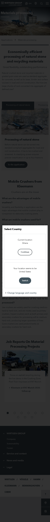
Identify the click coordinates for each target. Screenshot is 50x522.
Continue (25, 252)
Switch (25, 280)
